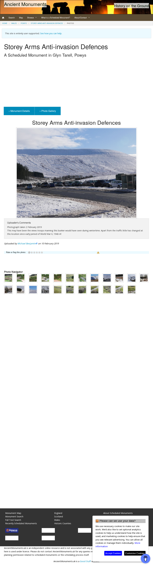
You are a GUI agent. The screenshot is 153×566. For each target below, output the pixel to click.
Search (12, 17)
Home (4, 23)
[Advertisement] (76, 83)
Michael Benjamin (26, 243)
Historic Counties (62, 523)
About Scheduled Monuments (118, 513)
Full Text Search (13, 520)
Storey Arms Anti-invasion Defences (47, 23)
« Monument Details (19, 111)
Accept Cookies (113, 553)
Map (21, 17)
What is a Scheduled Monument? (55, 17)
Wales (14, 23)
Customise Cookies (134, 553)
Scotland (58, 516)
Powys (24, 23)
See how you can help (51, 33)
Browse (30, 17)
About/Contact (80, 17)
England (58, 513)
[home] (3, 17)
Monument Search (14, 516)
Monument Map (13, 513)
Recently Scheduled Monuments (21, 523)
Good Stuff (85, 561)
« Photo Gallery (47, 111)
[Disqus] (76, 385)
